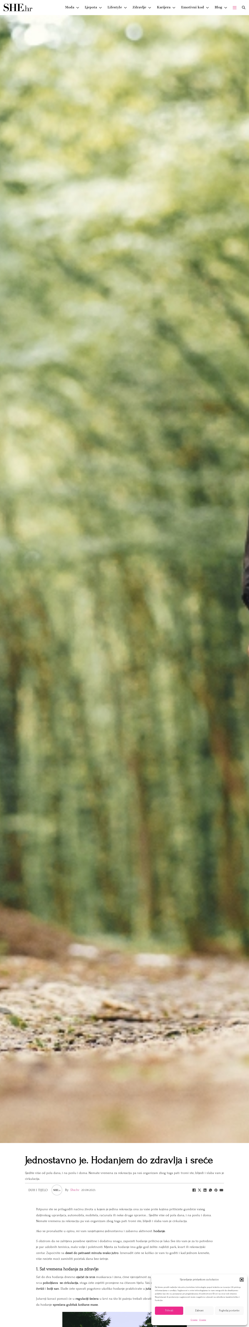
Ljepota (91, 7)
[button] (242, 1279)
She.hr (74, 1190)
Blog (218, 7)
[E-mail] (221, 1190)
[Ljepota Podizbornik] (100, 7)
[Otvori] (243, 7)
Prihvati (169, 1310)
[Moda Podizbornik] (77, 7)
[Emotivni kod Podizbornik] (207, 7)
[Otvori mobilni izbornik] (234, 7)
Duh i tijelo (38, 1190)
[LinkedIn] (205, 1190)
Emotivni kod (192, 7)
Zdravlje (139, 7)
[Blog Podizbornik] (225, 7)
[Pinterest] (216, 1190)
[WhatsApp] (210, 1190)
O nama (194, 1320)
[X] (199, 1190)
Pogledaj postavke (229, 1310)
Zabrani (199, 1310)
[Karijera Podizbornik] (174, 7)
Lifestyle (115, 7)
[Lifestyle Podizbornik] (125, 7)
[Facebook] (194, 1190)
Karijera (163, 7)
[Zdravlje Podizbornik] (149, 7)
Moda (69, 7)
